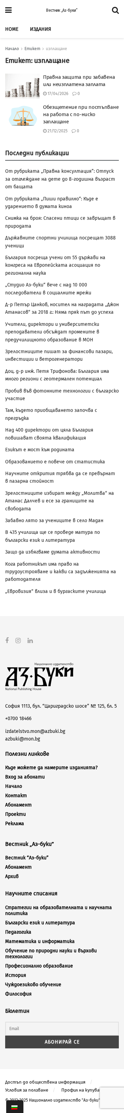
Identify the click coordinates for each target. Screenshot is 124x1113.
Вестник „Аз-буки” (61, 10)
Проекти (15, 814)
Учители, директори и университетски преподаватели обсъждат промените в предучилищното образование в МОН (52, 332)
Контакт (16, 796)
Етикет (32, 48)
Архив (12, 876)
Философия (18, 994)
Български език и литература (40, 923)
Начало (12, 48)
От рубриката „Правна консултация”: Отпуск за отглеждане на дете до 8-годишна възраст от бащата (60, 179)
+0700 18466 (18, 718)
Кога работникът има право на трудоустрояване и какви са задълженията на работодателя (60, 572)
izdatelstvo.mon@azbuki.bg (35, 731)
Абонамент (18, 805)
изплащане (56, 48)
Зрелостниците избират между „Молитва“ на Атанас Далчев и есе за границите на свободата (59, 501)
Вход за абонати (25, 777)
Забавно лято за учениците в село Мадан (54, 521)
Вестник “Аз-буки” (27, 858)
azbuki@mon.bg (22, 739)
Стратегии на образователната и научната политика (58, 910)
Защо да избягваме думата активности (52, 552)
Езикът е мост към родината (39, 450)
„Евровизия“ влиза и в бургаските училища (55, 591)
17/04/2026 (57, 93)
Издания (40, 29)
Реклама (14, 824)
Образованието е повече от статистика (55, 462)
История (15, 975)
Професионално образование (39, 966)
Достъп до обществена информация (45, 1082)
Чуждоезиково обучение (33, 985)
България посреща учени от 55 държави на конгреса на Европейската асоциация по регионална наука (55, 265)
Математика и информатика (40, 941)
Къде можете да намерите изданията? (51, 768)
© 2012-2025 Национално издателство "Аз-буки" (52, 1100)
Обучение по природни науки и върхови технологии (51, 954)
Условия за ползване (26, 1090)
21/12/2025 (57, 131)
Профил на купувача (82, 1090)
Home (11, 29)
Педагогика (18, 932)
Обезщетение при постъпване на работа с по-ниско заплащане (80, 114)
